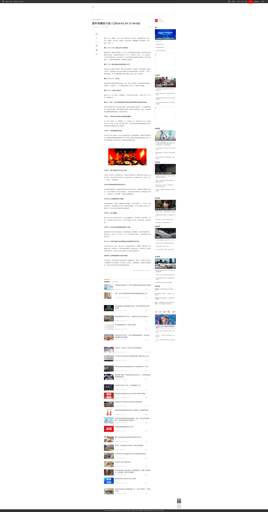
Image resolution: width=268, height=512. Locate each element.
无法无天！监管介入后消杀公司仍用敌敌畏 (128, 348)
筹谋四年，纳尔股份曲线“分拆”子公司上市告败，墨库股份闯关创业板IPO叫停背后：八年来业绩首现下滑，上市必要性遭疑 (165, 143)
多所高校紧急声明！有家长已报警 (125, 325)
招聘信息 (133, 510)
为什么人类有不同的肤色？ (161, 321)
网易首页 (7, 1)
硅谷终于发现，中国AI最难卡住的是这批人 (165, 243)
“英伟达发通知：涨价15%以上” (162, 246)
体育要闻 (157, 162)
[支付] (243, 1)
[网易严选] (238, 1)
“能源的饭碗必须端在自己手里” (124, 427)
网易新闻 (160, 19)
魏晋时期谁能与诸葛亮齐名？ (162, 324)
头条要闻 (157, 75)
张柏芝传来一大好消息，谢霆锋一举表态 (164, 219)
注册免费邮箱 (256, 1)
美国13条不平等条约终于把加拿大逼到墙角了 (129, 402)
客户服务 (137, 510)
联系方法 (129, 510)
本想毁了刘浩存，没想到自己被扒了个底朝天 (165, 211)
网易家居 (98, 19)
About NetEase (119, 510)
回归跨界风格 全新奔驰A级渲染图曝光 (164, 282)
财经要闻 (157, 128)
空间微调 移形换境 (160, 47)
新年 (134, 40)
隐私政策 (141, 510)
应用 (11, 1)
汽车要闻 (157, 256)
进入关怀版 (21, 1)
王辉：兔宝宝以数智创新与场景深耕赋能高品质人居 (131, 293)
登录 (250, 1)
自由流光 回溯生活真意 (161, 50)
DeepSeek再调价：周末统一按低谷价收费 (165, 249)
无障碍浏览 (16, 1)
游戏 (169, 312)
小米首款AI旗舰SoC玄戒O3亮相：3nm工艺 (165, 240)
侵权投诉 (162, 510)
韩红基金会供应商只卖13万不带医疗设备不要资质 (130, 393)
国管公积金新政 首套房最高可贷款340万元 (128, 437)
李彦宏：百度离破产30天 (161, 327)
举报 (150, 26)
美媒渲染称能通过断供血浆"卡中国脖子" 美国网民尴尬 (131, 410)
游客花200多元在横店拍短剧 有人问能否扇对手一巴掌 (131, 366)
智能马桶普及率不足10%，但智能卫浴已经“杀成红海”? (132, 316)
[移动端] (229, 1)
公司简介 (124, 510)
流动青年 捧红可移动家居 (123, 462)
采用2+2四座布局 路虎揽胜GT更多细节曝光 (165, 274)
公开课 (173, 312)
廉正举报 (158, 510)
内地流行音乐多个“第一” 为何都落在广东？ (128, 385)
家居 (156, 27)
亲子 (160, 312)
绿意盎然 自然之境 (160, 44)
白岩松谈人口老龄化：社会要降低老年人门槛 (165, 318)
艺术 (156, 312)
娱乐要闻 (157, 198)
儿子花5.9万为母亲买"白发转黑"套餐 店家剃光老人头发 (132, 356)
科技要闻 (157, 226)
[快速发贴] (96, 34)
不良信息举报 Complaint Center (150, 510)
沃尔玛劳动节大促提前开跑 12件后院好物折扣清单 (130, 454)
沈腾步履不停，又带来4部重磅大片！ (164, 222)
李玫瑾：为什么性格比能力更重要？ (163, 314)
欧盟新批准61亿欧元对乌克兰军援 (125, 478)
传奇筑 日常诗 (159, 41)
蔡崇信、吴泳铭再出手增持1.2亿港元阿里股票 (129, 445)
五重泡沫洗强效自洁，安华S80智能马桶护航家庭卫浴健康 (133, 285)
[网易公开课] (233, 1)
